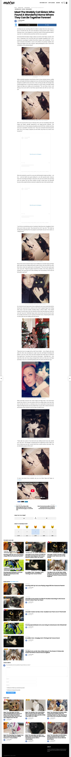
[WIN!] (29, 700)
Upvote (24, 518)
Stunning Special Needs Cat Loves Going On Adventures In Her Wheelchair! (13, 574)
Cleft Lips (6, 551)
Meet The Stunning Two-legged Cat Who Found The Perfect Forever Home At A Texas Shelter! (13, 736)
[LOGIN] (66, 2)
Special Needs (7, 552)
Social (17, 551)
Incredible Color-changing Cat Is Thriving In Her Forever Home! (34, 573)
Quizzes (58, 2)
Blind (54, 570)
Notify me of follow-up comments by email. (16, 687)
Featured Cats (43, 2)
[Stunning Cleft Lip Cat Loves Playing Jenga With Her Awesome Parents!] (14, 547)
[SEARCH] (64, 2)
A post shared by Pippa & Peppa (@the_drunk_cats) (31, 171)
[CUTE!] (7, 542)
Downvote (46, 518)
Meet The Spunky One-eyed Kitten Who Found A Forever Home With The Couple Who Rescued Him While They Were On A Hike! (35, 714)
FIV (33, 552)
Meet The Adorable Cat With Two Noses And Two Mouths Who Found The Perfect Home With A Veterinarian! (35, 737)
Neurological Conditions (9, 569)
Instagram (19, 479)
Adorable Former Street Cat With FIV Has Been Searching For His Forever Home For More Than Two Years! (35, 556)
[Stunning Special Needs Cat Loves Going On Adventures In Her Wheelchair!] (14, 565)
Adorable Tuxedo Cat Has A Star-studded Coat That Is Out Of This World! (56, 556)
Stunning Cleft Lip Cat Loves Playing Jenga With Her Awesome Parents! (13, 555)
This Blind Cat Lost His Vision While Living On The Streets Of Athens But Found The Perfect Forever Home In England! (57, 574)
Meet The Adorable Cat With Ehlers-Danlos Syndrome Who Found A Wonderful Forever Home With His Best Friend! (57, 737)
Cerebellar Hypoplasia (8, 568)
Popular (5, 700)
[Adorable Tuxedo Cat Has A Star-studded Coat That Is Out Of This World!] (57, 547)
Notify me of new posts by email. (13, 690)
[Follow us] (62, 2)
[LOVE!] (5, 542)
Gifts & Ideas (51, 2)
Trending (48, 542)
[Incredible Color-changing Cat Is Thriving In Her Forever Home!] (35, 565)
